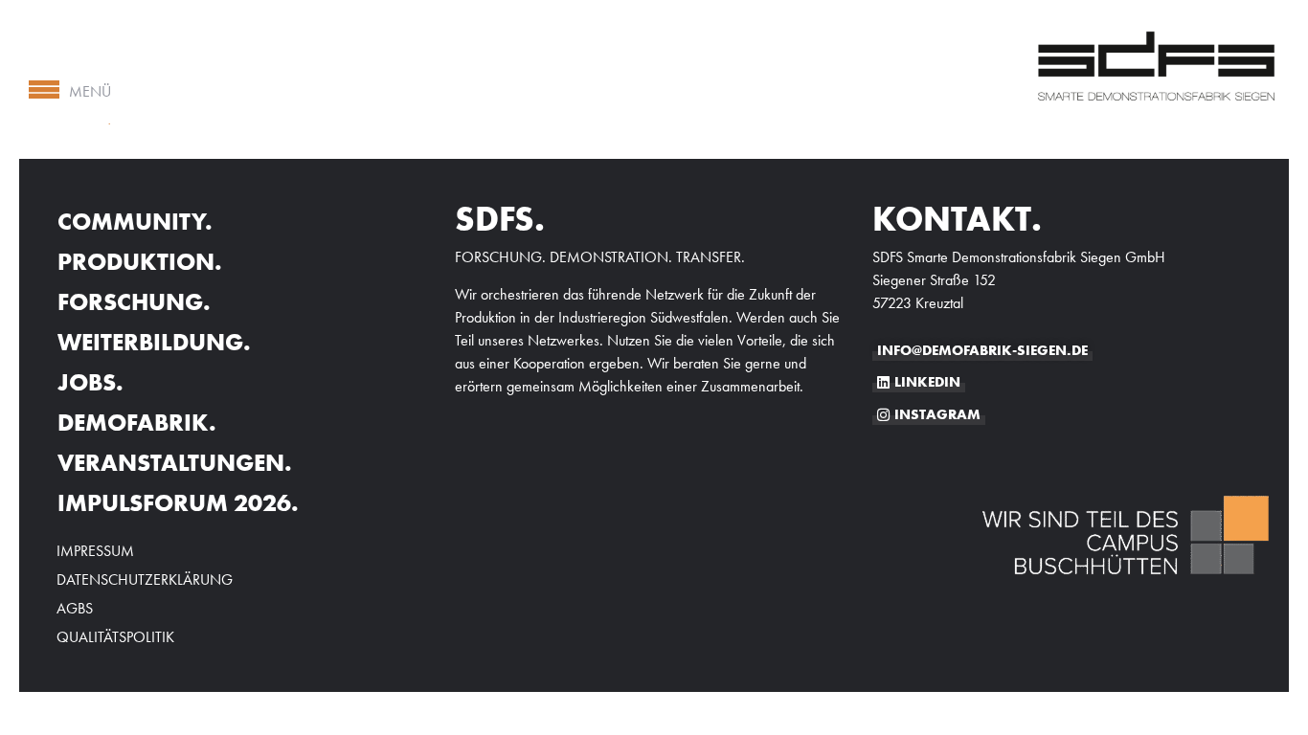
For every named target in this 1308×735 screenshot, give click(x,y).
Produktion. (139, 262)
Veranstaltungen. (174, 463)
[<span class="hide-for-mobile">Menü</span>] (44, 90)
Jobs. (90, 382)
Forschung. (134, 302)
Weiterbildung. (154, 342)
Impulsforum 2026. (178, 503)
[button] (42, 693)
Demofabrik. (136, 422)
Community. (135, 221)
